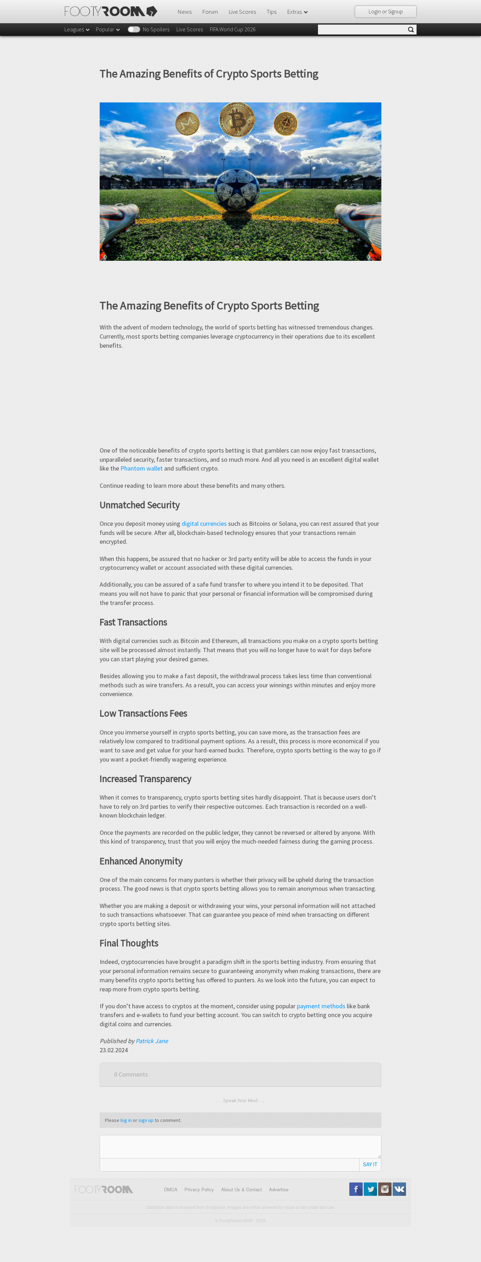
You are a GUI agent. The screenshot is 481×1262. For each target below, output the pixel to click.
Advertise (278, 1189)
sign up (146, 1120)
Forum (210, 11)
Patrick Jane (152, 1041)
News (184, 11)
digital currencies (204, 523)
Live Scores (242, 11)
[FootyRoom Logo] (113, 11)
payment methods (321, 1006)
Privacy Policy (199, 1189)
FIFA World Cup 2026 (233, 29)
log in (126, 1120)
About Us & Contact (241, 1189)
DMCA (170, 1189)
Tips (271, 11)
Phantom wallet (141, 468)
